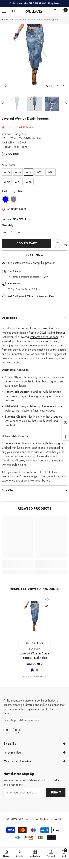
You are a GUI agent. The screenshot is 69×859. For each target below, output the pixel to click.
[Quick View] (47, 606)
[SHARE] (64, 244)
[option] (34, 57)
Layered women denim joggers (35, 655)
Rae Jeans (20, 134)
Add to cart (26, 243)
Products (16, 19)
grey (37, 670)
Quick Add (34, 643)
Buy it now (35, 255)
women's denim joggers (44, 337)
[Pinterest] (7, 730)
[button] (57, 86)
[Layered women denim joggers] (34, 617)
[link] (18, 566)
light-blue (32, 670)
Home (5, 19)
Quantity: (8, 225)
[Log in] (55, 11)
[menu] (4, 11)
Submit (55, 792)
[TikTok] (16, 730)
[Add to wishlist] (57, 243)
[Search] (14, 11)
